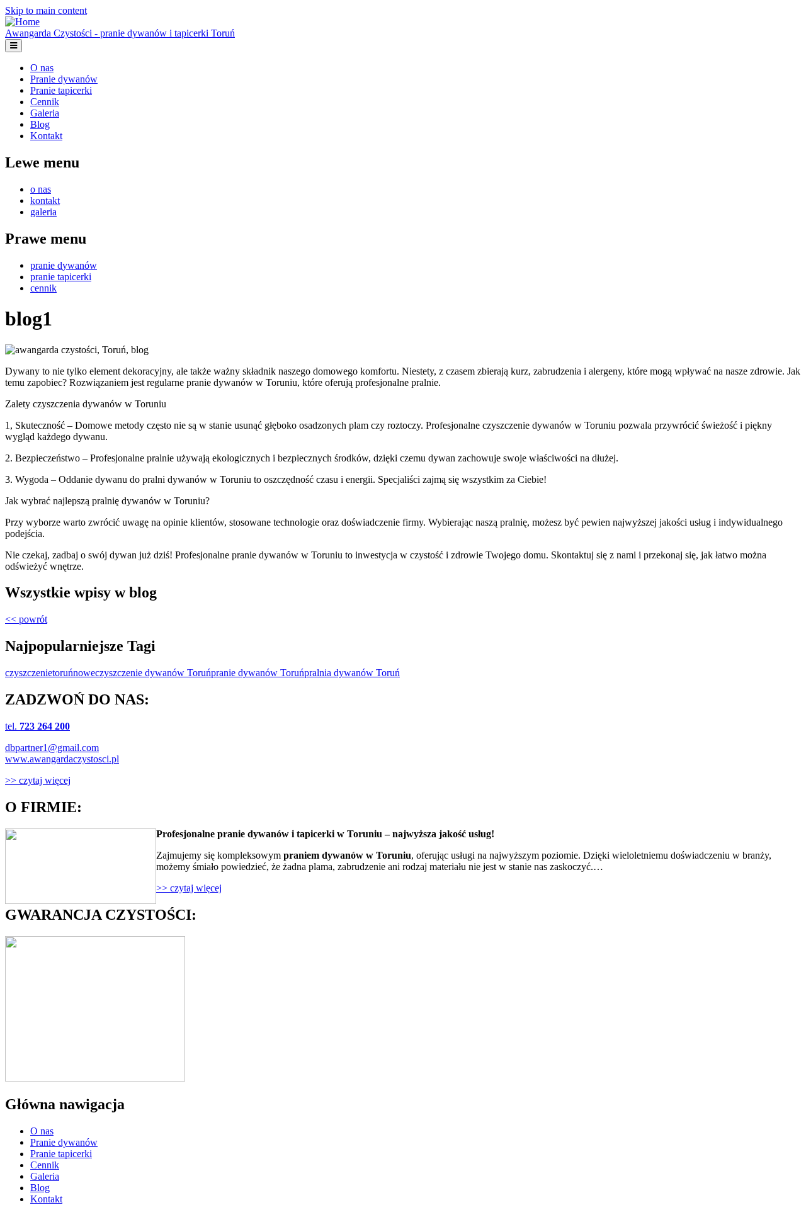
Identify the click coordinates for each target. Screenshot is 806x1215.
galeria (43, 211)
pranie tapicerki (60, 276)
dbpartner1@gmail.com (52, 747)
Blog (40, 124)
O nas (42, 67)
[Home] (22, 21)
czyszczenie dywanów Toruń (153, 672)
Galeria (44, 113)
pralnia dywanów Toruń (352, 672)
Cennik (44, 101)
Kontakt (46, 135)
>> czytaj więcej (38, 780)
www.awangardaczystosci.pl (62, 759)
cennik (43, 288)
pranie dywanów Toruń (257, 672)
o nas (40, 189)
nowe (84, 672)
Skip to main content (46, 10)
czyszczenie (28, 672)
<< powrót (26, 619)
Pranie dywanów (64, 79)
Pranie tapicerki (61, 90)
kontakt (45, 200)
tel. (37, 726)
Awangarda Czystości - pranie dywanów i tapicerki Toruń (120, 33)
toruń (62, 672)
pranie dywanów (63, 265)
